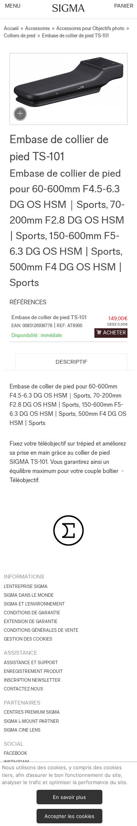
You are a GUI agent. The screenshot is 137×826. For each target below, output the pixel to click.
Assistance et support (31, 662)
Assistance (20, 652)
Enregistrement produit (33, 671)
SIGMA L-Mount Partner (31, 721)
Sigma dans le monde (29, 595)
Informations (24, 576)
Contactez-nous (23, 689)
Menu (12, 5)
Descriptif (72, 361)
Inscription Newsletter (32, 680)
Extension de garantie (30, 621)
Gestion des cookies (28, 639)
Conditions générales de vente (41, 630)
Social (14, 743)
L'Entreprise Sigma (26, 586)
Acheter (114, 333)
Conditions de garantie (32, 612)
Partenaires (22, 702)
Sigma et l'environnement (34, 604)
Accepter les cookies (69, 816)
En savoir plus (69, 797)
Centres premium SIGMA (32, 712)
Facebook (15, 753)
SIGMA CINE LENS (22, 730)
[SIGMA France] (69, 9)
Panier (123, 5)
